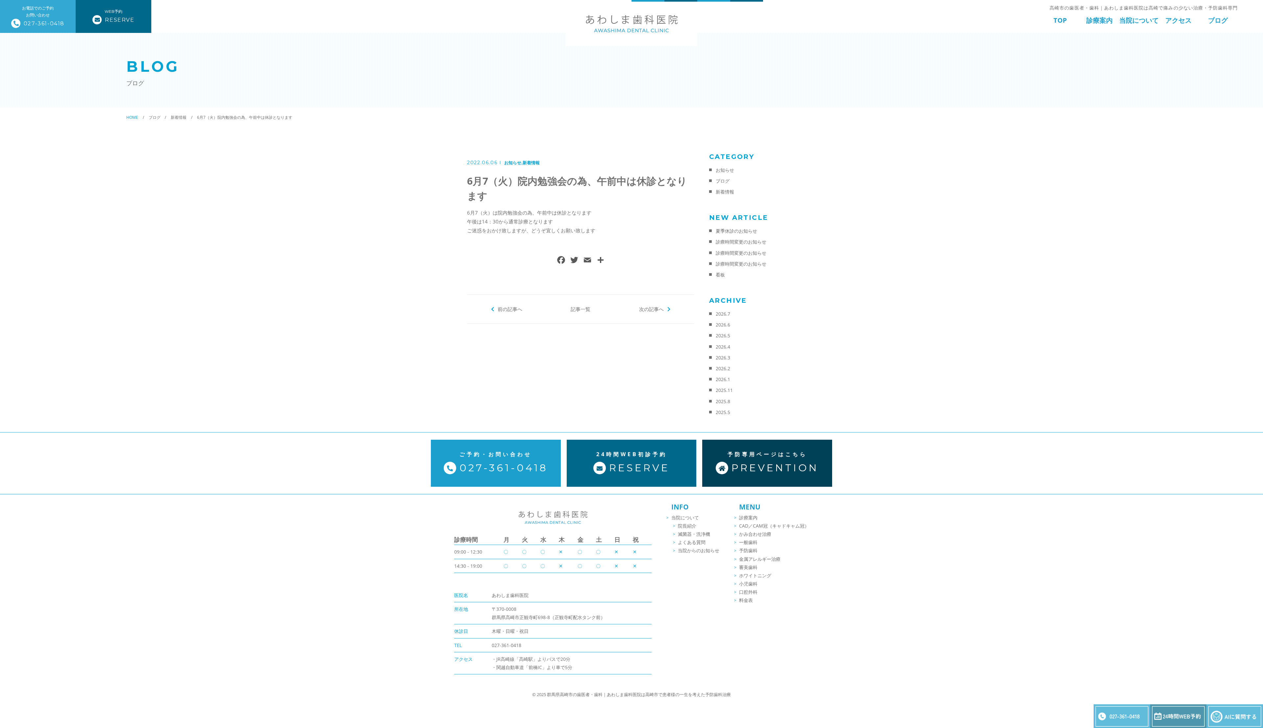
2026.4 (723, 347)
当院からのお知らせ (698, 550)
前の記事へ (510, 309)
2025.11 (724, 390)
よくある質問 (692, 542)
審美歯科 (748, 567)
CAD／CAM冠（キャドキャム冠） (774, 526)
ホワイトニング (755, 575)
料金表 (746, 600)
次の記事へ (651, 309)
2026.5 (723, 335)
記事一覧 (580, 309)
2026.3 (723, 357)
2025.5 (723, 412)
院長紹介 (687, 526)
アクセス (1178, 20)
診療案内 (1099, 20)
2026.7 (723, 314)
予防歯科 (748, 550)
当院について (1139, 20)
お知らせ (512, 163)
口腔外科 (748, 592)
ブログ (1218, 20)
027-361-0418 (506, 645)
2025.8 (723, 401)
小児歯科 (748, 584)
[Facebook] (561, 261)
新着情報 (531, 163)
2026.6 (723, 325)
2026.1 (723, 379)
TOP (1060, 20)
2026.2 (723, 368)
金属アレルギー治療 (759, 559)
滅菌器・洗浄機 (694, 534)
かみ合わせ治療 (755, 534)
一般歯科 (748, 542)
